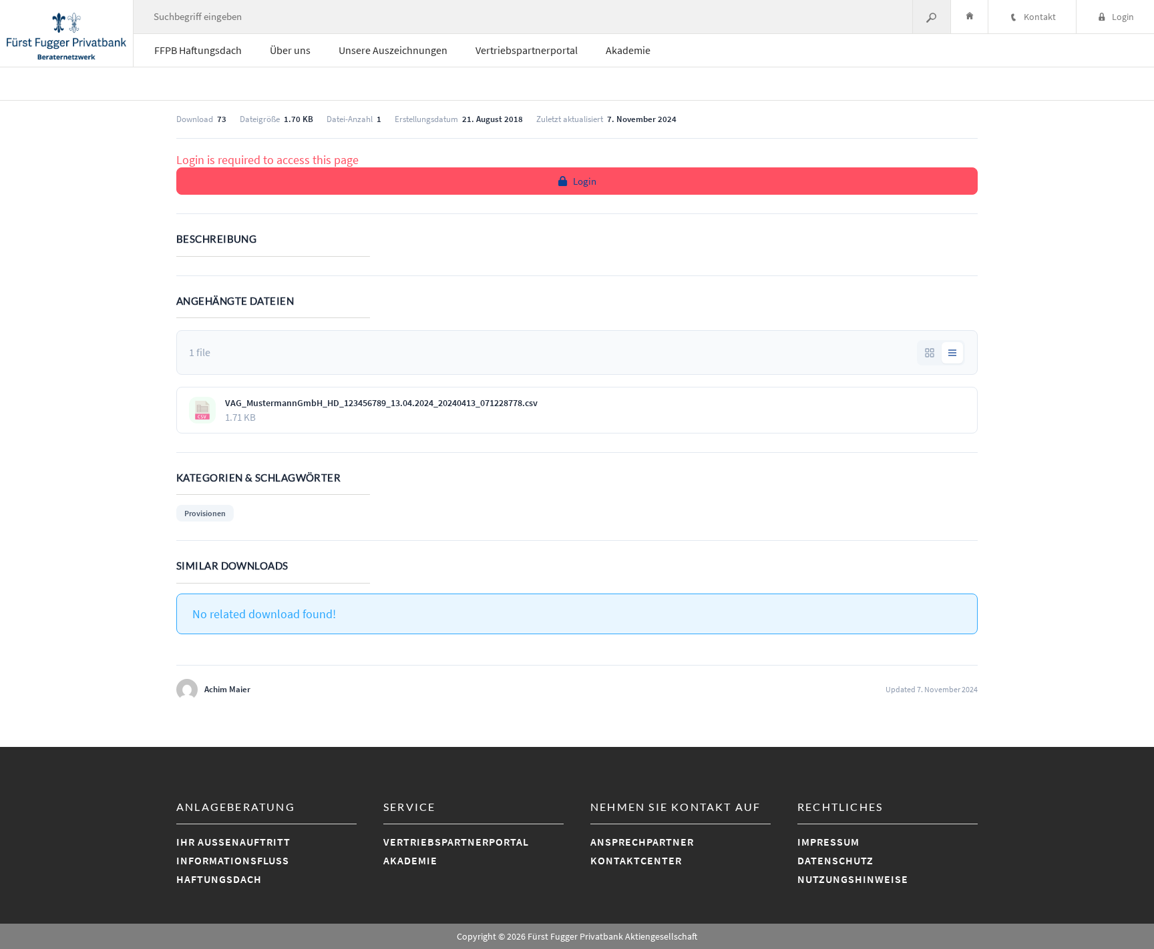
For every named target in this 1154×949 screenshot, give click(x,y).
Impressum (828, 841)
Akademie (628, 50)
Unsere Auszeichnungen (393, 50)
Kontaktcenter (636, 860)
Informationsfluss (232, 860)
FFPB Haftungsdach (198, 50)
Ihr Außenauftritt (233, 841)
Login (584, 181)
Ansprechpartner (642, 841)
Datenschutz (835, 860)
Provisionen (205, 513)
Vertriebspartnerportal (526, 50)
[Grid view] (929, 352)
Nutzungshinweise (852, 879)
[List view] (952, 352)
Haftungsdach (219, 879)
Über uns (290, 50)
